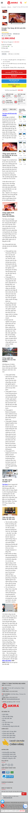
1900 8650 (20, 90)
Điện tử (9, 7)
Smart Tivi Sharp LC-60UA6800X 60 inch (24, 153)
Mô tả (5, 109)
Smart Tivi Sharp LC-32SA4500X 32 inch (20, 136)
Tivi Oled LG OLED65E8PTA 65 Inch (20, 119)
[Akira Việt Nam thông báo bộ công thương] (8, 776)
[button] (9, 17)
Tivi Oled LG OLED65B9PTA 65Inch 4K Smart (24, 162)
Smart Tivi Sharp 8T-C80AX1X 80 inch (24, 136)
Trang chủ (3, 7)
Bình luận (13, 109)
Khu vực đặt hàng (5, 51)
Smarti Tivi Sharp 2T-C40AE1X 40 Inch (24, 145)
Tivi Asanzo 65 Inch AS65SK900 (20, 127)
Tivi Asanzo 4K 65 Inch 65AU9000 (24, 127)
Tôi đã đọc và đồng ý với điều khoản (10, 797)
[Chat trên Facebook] (2, 802)
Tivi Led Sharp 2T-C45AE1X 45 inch (20, 153)
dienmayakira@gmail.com (13, 699)
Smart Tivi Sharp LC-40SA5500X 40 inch (20, 145)
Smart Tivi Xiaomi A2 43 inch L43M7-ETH (20, 162)
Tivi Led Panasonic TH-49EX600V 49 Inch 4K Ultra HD (24, 119)
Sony (7, 48)
